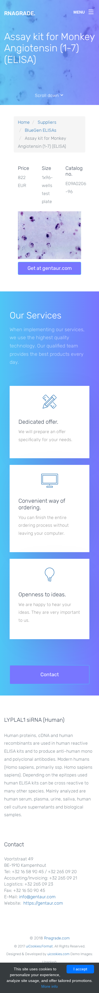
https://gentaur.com (43, 903)
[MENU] (91, 10)
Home (24, 122)
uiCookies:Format (39, 946)
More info (49, 986)
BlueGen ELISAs (40, 130)
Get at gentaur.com (50, 268)
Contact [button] (49, 674)
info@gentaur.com (37, 896)
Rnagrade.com (57, 938)
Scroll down (47, 95)
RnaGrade (19, 13)
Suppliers (47, 122)
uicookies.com (58, 954)
